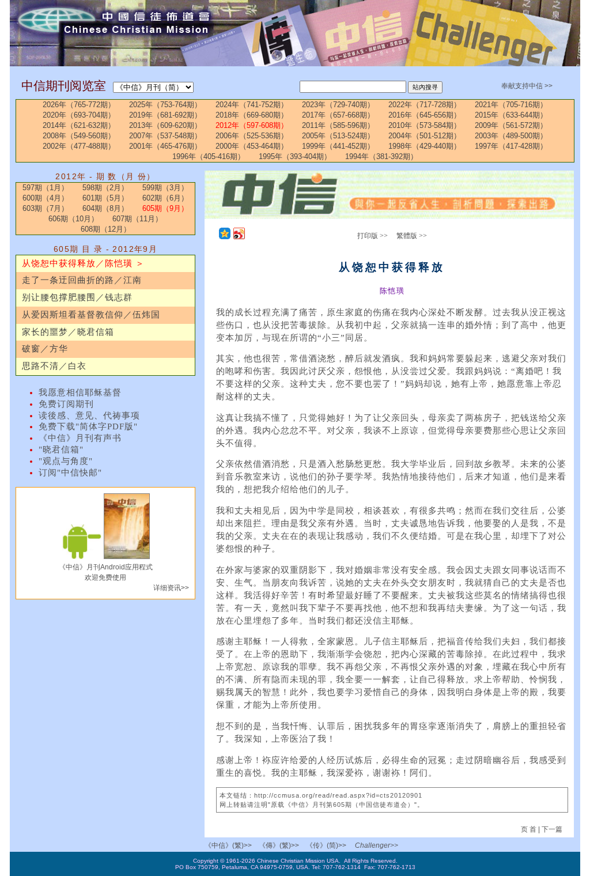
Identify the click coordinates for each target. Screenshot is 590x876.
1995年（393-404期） (295, 156)
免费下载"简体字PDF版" (88, 426)
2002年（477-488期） (79, 146)
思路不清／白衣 (54, 366)
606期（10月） (73, 218)
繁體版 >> (411, 236)
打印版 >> (372, 236)
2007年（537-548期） (165, 135)
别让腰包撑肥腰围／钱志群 (77, 297)
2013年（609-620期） (165, 125)
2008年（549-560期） (79, 135)
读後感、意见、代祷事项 (89, 415)
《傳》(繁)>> (279, 845)
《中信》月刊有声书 (80, 438)
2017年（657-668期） (338, 115)
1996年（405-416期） (208, 156)
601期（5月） (105, 198)
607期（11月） (137, 218)
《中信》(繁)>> (228, 845)
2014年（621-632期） (79, 125)
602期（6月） (165, 198)
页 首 (529, 829)
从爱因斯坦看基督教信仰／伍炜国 (91, 314)
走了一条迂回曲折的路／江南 (82, 280)
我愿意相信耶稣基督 (80, 392)
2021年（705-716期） (511, 104)
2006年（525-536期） (251, 135)
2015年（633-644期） (511, 115)
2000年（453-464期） (251, 146)
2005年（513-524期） (338, 135)
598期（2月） (105, 187)
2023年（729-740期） (338, 104)
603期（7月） (45, 208)
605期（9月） (165, 208)
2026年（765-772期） (79, 104)
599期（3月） (165, 187)
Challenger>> (376, 845)
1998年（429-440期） (424, 146)
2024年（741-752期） (251, 104)
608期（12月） (106, 229)
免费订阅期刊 (66, 404)
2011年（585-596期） (338, 125)
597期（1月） (45, 187)
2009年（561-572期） (511, 125)
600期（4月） (45, 198)
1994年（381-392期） (381, 156)
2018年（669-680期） (251, 115)
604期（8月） (105, 208)
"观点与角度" (66, 461)
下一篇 (552, 829)
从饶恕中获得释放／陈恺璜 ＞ (83, 263)
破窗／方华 (45, 348)
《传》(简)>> (326, 845)
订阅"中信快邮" (70, 472)
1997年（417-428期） (511, 146)
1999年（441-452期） (338, 146)
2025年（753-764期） (165, 104)
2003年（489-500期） (511, 135)
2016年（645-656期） (424, 115)
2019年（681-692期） (165, 115)
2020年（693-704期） (79, 115)
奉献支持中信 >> (527, 86)
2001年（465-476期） (165, 146)
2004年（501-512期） (424, 135)
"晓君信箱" (61, 449)
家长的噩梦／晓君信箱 (68, 332)
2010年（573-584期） (424, 125)
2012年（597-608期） (251, 125)
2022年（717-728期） (424, 104)
